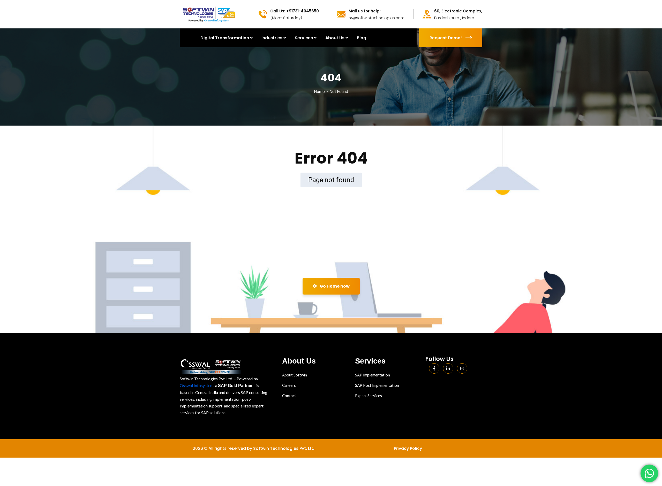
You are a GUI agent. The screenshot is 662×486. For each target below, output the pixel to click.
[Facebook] (434, 368)
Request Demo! (446, 38)
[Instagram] (462, 368)
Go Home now (334, 286)
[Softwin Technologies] (209, 13)
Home (319, 91)
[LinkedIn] (448, 368)
